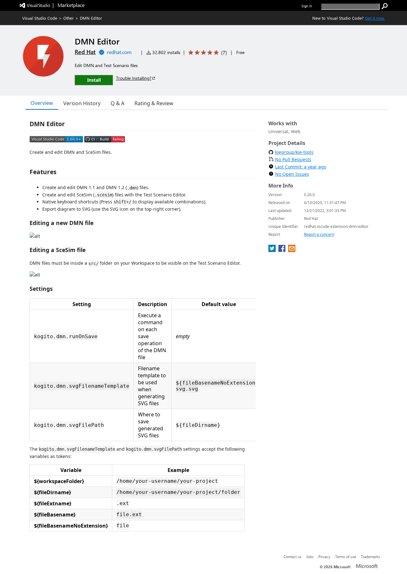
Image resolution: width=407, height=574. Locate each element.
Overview (42, 102)
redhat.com (119, 52)
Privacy (324, 556)
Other (68, 18)
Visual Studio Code (39, 18)
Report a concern (319, 234)
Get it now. (375, 18)
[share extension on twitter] (273, 250)
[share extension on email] (291, 250)
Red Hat (85, 52)
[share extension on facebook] (282, 250)
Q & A (117, 103)
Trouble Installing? (133, 78)
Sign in (306, 5)
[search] (385, 6)
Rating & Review (154, 103)
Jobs (310, 556)
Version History (81, 103)
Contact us (292, 556)
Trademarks (370, 556)
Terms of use (345, 556)
